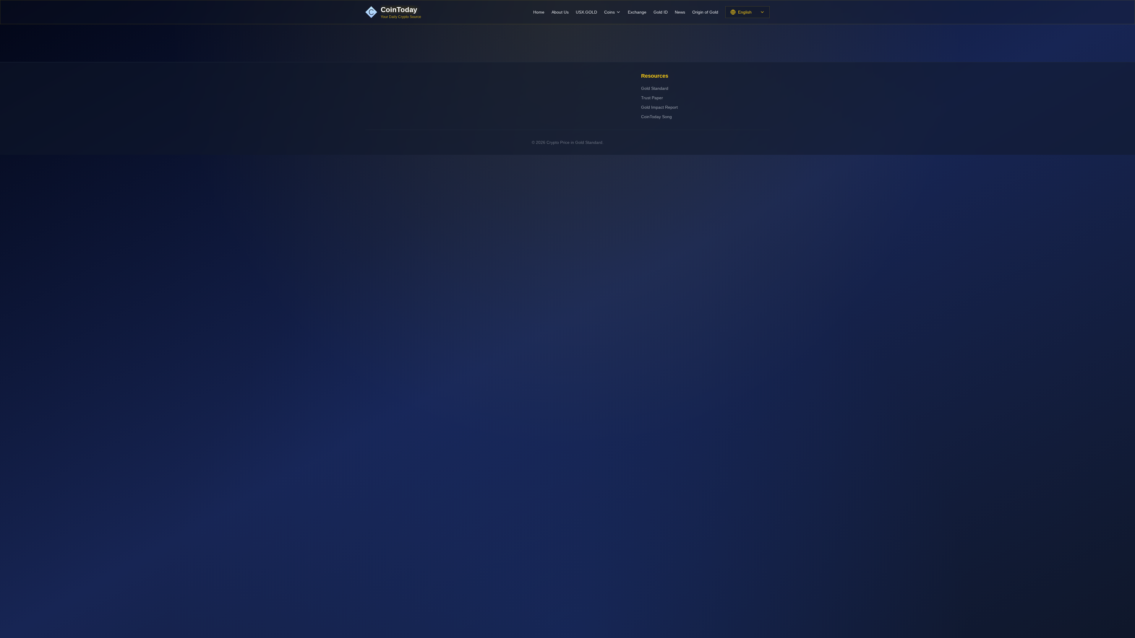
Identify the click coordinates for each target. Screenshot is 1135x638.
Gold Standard (654, 88)
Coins (609, 12)
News (680, 12)
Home (538, 12)
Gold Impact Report (659, 107)
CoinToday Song (656, 116)
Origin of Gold (705, 12)
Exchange (637, 12)
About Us (560, 12)
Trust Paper (652, 97)
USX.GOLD (586, 12)
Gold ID (661, 12)
